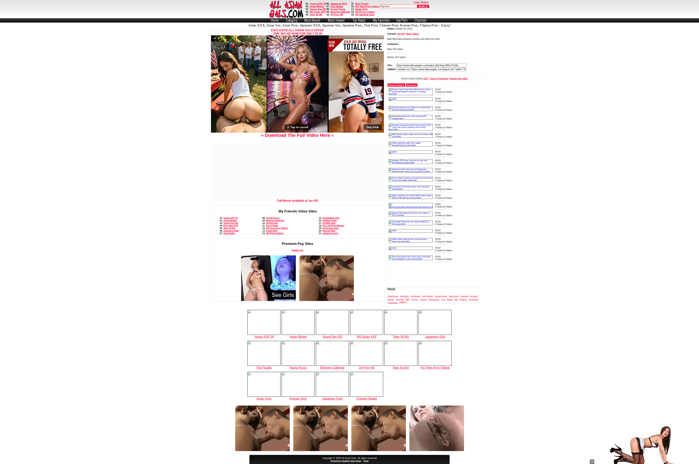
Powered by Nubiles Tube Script (346, 461)
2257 (426, 78)
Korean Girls (328, 231)
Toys (443, 299)
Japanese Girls (338, 3)
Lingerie (423, 299)
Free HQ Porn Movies (333, 225)
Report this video (459, 78)
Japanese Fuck (330, 233)
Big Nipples (415, 296)
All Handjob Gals (364, 14)
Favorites (412, 85)
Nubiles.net (297, 250)
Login (416, 2)
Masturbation (434, 299)
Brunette (473, 296)
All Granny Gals (330, 228)
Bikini (408, 299)
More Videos (412, 34)
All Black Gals (329, 220)
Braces (450, 299)
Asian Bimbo (317, 6)
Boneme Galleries (340, 12)
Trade (366, 461)
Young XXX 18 (318, 3)
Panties (415, 299)
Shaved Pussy (441, 296)
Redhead (464, 296)
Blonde (391, 299)
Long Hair (400, 299)
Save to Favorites (439, 78)
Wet (456, 299)
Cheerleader (393, 303)
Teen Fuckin (362, 3)
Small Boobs (393, 296)
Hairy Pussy (454, 296)
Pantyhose (473, 299)
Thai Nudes (336, 6)
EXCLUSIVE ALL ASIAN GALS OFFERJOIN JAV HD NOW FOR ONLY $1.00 (297, 32)
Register (425, 2)
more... (403, 302)
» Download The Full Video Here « (297, 135)
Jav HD (401, 34)
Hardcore (463, 299)
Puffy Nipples (427, 296)
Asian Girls (361, 9)
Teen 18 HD (316, 14)
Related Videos (396, 85)
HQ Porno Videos (365, 12)
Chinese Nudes (366, 398)
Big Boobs (404, 296)
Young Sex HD (318, 9)
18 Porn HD (336, 14)
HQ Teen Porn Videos (367, 6)
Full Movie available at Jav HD (297, 200)
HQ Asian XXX (318, 12)
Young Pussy (337, 9)
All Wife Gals (328, 223)
